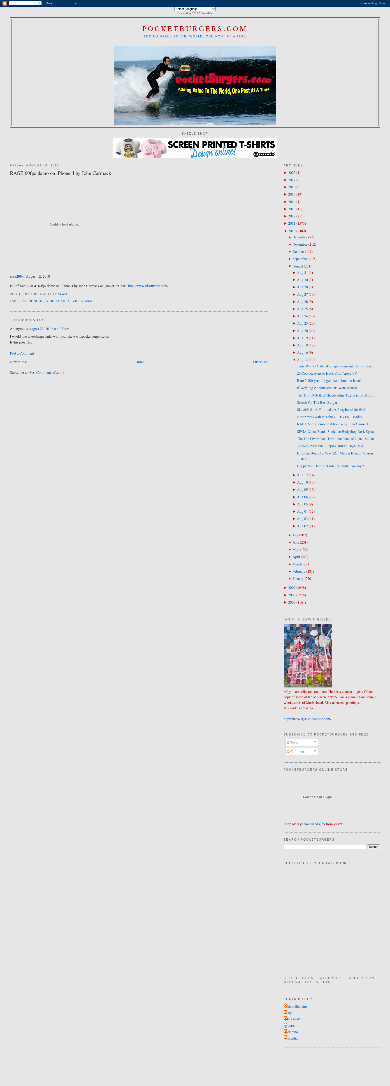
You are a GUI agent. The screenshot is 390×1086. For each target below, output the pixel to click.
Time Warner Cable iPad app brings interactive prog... (335, 366)
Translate (207, 13)
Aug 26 (302, 301)
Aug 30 (302, 279)
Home (139, 361)
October (298, 251)
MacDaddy (293, 1019)
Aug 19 (302, 337)
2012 (291, 216)
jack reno (291, 1031)
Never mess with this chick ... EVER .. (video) (330, 416)
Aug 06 (302, 496)
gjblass (290, 1025)
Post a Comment (22, 353)
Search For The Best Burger (317, 402)
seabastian (292, 1038)
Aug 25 (302, 308)
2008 (291, 595)
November (299, 244)
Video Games (58, 301)
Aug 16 (302, 352)
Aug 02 (302, 525)
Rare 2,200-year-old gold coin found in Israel (329, 380)
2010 (291, 230)
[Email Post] (69, 294)
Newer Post (18, 361)
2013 (291, 208)
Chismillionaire (296, 1006)
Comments (297, 751)
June (295, 542)
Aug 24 (302, 316)
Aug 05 (302, 504)
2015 (291, 194)
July (295, 535)
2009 (291, 587)
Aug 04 (302, 511)
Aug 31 (302, 272)
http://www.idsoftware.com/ (148, 285)
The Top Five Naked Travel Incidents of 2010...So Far (335, 438)
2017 (291, 179)
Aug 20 (302, 330)
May (295, 549)
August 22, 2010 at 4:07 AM (49, 328)
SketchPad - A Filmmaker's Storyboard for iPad (331, 409)
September (300, 258)
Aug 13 (302, 359)
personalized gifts (312, 823)
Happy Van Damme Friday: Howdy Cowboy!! (330, 465)
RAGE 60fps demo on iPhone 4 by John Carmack (60, 172)
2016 (291, 186)
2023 (291, 172)
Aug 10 (302, 482)
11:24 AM (60, 294)
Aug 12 (302, 475)
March (297, 564)
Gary (288, 1012)
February (298, 571)
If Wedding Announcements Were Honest (327, 387)
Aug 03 (302, 518)
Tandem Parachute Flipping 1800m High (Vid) (330, 445)
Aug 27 (302, 294)
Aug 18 (302, 345)
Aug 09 (302, 489)
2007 (291, 602)
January (298, 578)
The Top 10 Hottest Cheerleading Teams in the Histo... (336, 395)
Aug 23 (302, 323)
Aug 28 (302, 286)
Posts (293, 742)
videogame (83, 301)
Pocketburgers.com (195, 28)
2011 (291, 223)
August (297, 266)
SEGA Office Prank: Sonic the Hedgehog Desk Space (335, 431)
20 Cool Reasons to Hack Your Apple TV (327, 373)
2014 (291, 201)
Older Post (260, 361)
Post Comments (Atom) (46, 372)
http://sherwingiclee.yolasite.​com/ (307, 718)
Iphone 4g (34, 301)
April (296, 556)
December (299, 237)
